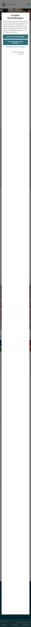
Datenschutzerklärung (18, 52)
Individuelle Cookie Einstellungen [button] (15, 46)
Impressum (21, 54)
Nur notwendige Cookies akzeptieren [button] (15, 42)
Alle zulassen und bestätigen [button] (15, 36)
